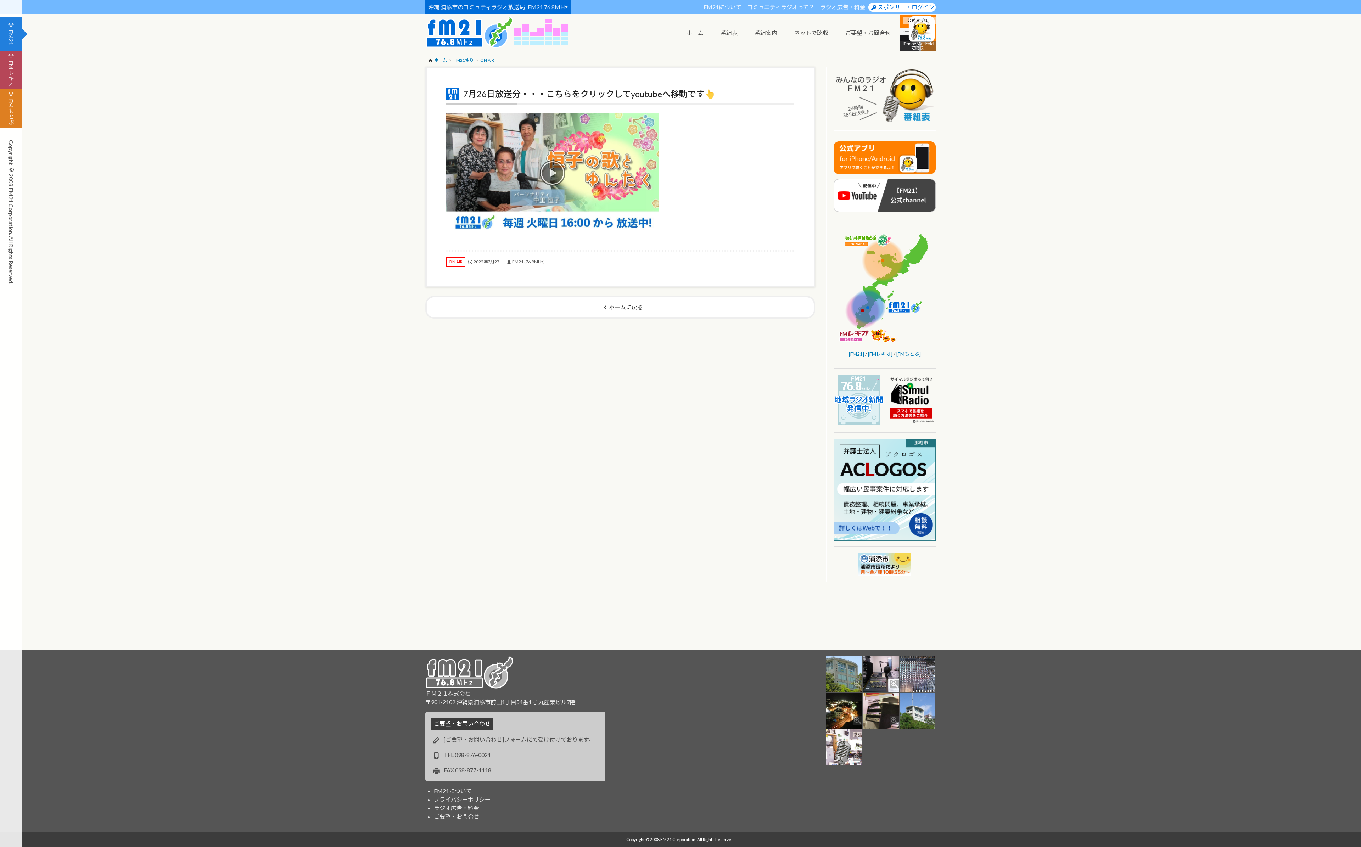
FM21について (722, 7)
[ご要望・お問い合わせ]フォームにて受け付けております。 (519, 739)
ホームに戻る (626, 307)
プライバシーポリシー (462, 799)
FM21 (11, 37)
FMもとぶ (11, 112)
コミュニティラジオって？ (780, 7)
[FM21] (856, 354)
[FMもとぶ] (908, 354)
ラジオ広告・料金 (843, 7)
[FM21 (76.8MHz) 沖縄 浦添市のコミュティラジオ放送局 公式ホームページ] (469, 32)
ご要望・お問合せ (456, 816)
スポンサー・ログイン (906, 7)
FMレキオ (11, 73)
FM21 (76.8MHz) (528, 261)
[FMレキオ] (880, 354)
